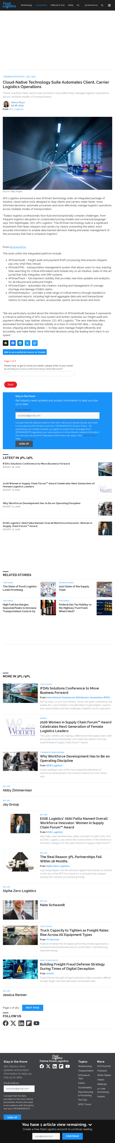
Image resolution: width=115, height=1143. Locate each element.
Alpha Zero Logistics (57, 866)
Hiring (43, 718)
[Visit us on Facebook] (5, 1023)
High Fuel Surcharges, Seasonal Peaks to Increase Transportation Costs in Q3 (19, 608)
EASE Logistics (54, 832)
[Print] (5, 343)
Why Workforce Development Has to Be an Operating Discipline (41, 503)
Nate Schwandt (52, 905)
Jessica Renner (15, 995)
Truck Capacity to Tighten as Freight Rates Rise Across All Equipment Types (74, 932)
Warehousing (66, 583)
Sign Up (24, 443)
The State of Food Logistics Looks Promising (20, 588)
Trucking (8, 583)
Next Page (32, 1007)
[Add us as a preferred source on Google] (35, 343)
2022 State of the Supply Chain (74, 588)
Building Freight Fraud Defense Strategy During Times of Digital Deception (72, 966)
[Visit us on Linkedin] (21, 1023)
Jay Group (11, 804)
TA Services (52, 939)
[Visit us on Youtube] (36, 1023)
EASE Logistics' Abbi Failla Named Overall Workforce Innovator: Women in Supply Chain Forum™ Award (47, 524)
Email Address (23, 410)
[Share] (13, 343)
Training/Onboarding (52, 752)
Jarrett (50, 973)
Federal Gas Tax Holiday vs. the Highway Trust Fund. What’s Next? (75, 608)
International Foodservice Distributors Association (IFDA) (78, 697)
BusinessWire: (18, 247)
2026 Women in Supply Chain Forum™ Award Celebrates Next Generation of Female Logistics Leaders (49, 485)
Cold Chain (46, 684)
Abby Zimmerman (17, 790)
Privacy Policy (28, 438)
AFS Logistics (16, 109)
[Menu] (109, 5)
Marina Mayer (18, 102)
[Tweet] (27, 343)
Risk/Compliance (49, 960)
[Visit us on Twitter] (13, 1023)
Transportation (13, 76)
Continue (72, 1136)
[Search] (102, 5)
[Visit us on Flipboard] (29, 1023)
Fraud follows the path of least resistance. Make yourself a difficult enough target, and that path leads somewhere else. (75, 979)
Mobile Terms (90, 435)
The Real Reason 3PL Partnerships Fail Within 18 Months (71, 859)
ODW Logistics (54, 765)
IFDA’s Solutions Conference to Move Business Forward (36, 463)
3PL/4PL (31, 76)
